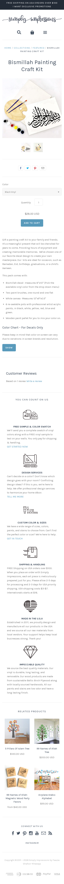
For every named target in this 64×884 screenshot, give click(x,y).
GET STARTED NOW (17, 446)
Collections (22, 48)
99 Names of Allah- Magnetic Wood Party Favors (17, 798)
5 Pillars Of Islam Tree (17, 748)
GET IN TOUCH (15, 538)
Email (43, 168)
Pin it (35, 168)
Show (9, 347)
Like (20, 168)
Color (5, 184)
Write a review (34, 381)
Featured (39, 48)
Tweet (28, 168)
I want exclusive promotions (32, 6)
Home (7, 48)
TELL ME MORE (15, 496)
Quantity (26, 202)
